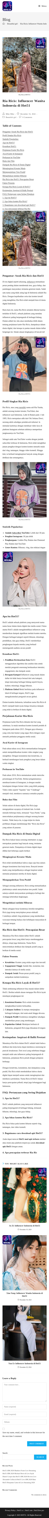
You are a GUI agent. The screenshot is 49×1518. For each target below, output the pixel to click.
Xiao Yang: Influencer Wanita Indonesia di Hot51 (24, 1294)
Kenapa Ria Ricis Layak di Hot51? (16, 187)
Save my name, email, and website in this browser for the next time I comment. (24, 1434)
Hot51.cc (20, 1510)
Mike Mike (10, 114)
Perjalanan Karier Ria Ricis (13, 150)
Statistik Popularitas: (11, 139)
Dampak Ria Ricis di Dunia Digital (16, 165)
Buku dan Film (8, 161)
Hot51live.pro (39, 1510)
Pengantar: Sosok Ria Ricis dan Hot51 (18, 132)
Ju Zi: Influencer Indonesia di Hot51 (24, 1226)
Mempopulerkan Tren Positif (14, 172)
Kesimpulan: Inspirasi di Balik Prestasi (18, 190)
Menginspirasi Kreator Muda (14, 168)
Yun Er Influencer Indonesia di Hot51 (24, 1363)
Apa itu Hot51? (9, 143)
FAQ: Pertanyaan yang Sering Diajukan (18, 194)
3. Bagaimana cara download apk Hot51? (19, 205)
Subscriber (17, 533)
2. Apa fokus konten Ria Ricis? (15, 201)
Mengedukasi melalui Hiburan (15, 176)
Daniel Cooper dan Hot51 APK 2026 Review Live (19, 1477)
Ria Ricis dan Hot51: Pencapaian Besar (18, 179)
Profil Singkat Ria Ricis (12, 135)
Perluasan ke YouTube (11, 157)
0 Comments (27, 117)
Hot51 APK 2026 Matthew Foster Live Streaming (19, 1471)
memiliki (22, 407)
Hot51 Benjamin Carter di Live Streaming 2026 (19, 1482)
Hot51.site (28, 1510)
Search (5, 1453)
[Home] (4, 24)
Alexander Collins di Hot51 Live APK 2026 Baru (19, 1479)
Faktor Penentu (9, 183)
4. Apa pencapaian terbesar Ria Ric (16, 209)
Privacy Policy (10, 1510)
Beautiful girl (11, 117)
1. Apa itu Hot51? (10, 198)
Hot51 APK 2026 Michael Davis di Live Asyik (18, 1473)
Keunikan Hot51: (9, 146)
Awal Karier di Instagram (13, 154)
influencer (31, 282)
